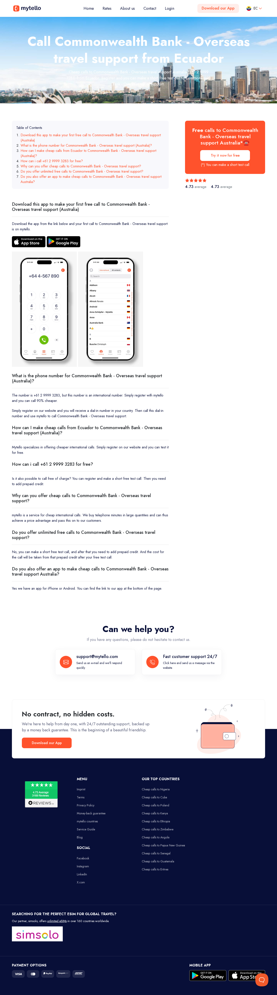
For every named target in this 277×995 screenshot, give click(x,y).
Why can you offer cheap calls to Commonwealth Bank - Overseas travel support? (81, 166)
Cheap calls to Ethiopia (156, 821)
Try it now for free (225, 155)
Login (169, 8)
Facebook (83, 858)
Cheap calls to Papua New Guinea (163, 845)
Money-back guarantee (91, 813)
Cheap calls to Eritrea (155, 869)
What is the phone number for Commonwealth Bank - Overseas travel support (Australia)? (86, 145)
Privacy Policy (85, 805)
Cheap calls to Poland (155, 805)
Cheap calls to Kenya (155, 813)
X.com (81, 882)
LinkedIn (82, 874)
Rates (107, 8)
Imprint (81, 789)
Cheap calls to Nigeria (156, 789)
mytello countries (87, 821)
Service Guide (86, 829)
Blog (80, 837)
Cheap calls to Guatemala (158, 861)
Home (91, 8)
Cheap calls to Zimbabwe (157, 829)
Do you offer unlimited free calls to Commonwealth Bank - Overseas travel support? (82, 171)
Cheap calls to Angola (155, 837)
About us (127, 8)
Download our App (218, 8)
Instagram (83, 866)
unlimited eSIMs (57, 921)
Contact (149, 8)
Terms (80, 797)
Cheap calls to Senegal (156, 853)
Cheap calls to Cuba (154, 797)
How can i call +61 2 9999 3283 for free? (52, 161)
